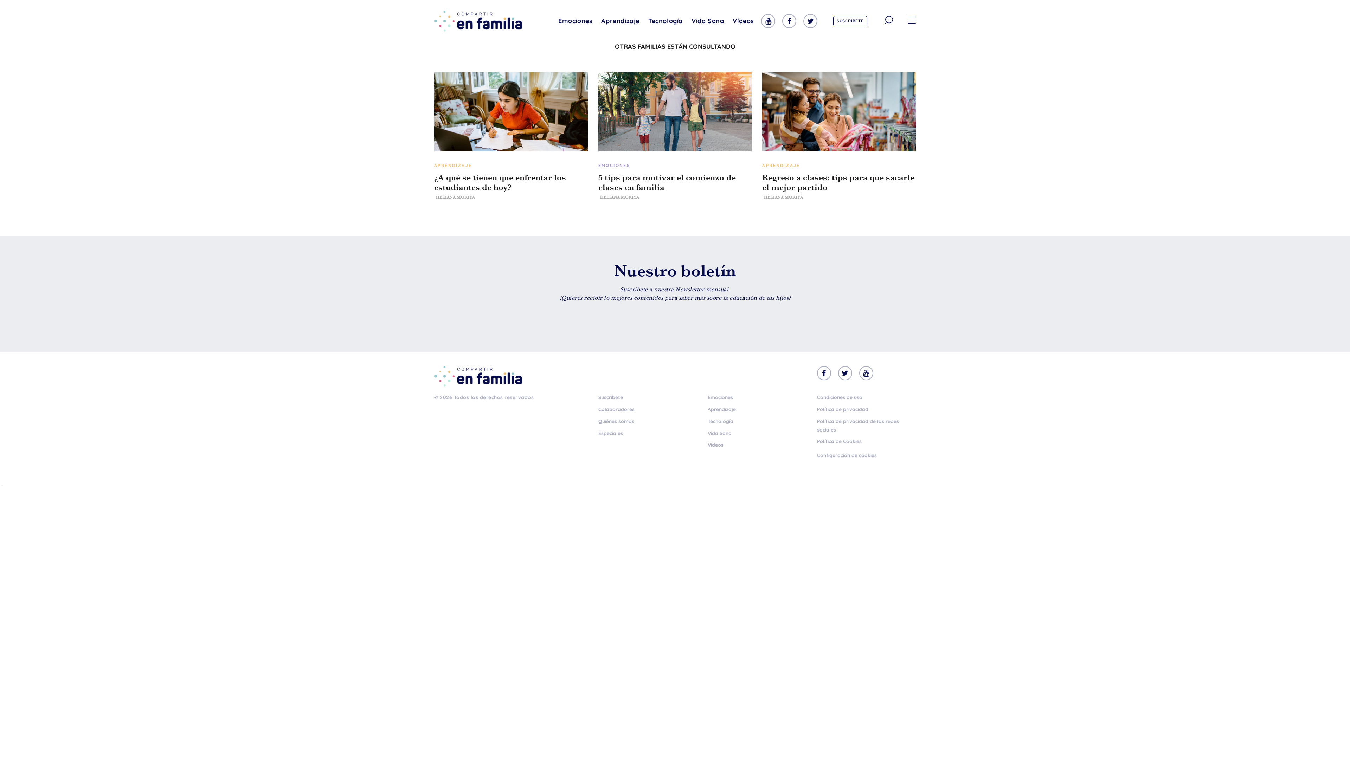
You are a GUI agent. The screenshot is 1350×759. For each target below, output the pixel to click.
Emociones (575, 21)
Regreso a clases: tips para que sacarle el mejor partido (838, 182)
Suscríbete (850, 21)
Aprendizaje (620, 21)
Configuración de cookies (847, 455)
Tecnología (665, 21)
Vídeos (743, 21)
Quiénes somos (616, 421)
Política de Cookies (839, 441)
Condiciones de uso (839, 397)
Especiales (610, 433)
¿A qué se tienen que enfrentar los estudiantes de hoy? (500, 182)
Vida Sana (708, 21)
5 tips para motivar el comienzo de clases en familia (667, 182)
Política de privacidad (842, 409)
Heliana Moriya (455, 197)
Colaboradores (616, 409)
